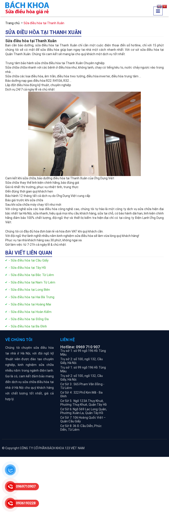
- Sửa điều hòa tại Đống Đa (29, 319)
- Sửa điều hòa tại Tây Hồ (27, 268)
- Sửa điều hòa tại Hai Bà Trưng (31, 297)
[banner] (27, 7)
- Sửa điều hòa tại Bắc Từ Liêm (31, 275)
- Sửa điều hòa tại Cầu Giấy (28, 260)
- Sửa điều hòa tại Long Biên (29, 290)
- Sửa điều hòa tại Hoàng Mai (30, 304)
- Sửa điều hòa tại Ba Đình (28, 326)
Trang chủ (12, 23)
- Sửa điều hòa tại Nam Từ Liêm (32, 282)
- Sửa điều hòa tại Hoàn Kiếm (30, 312)
